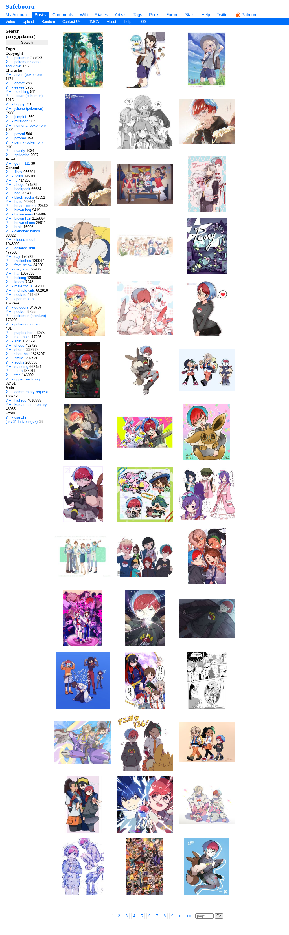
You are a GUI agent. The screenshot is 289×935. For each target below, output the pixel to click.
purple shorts (25, 333)
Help (206, 14)
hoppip (20, 104)
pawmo (20, 138)
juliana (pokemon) (28, 108)
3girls (19, 176)
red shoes (23, 337)
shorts (20, 349)
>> (189, 916)
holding (20, 278)
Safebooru (20, 6)
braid (18, 201)
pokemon (22, 58)
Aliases (101, 14)
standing (21, 366)
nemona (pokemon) (30, 125)
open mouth (24, 299)
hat (17, 273)
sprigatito (22, 155)
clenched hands (27, 231)
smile (19, 358)
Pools (154, 14)
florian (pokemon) (28, 96)
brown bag (23, 210)
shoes (19, 345)
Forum (172, 14)
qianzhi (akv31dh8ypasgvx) (22, 419)
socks (19, 362)
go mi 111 (22, 163)
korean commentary (30, 404)
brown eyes (24, 214)
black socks (24, 197)
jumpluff (21, 117)
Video (10, 21)
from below (23, 265)
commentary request (31, 392)
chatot (20, 83)
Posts (40, 14)
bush (18, 227)
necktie (20, 294)
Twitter (223, 14)
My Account (17, 14)
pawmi (20, 134)
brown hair (23, 218)
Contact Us (71, 21)
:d (16, 180)
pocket (20, 311)
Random (48, 21)
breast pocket (26, 206)
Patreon (248, 14)
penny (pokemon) (28, 142)
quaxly (20, 151)
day (17, 256)
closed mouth (25, 239)
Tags (137, 14)
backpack (22, 189)
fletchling (22, 91)
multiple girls (25, 290)
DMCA (93, 21)
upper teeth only (27, 379)
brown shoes (25, 223)
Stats (190, 14)
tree (18, 375)
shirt (18, 341)
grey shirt (22, 269)
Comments (62, 14)
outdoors (22, 307)
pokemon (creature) (30, 316)
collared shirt (24, 248)
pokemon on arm (28, 324)
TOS (142, 21)
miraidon (21, 121)
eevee (19, 87)
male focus (24, 286)
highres (20, 400)
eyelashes (23, 261)
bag (17, 193)
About (111, 21)
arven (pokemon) (28, 74)
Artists (121, 14)
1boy (18, 172)
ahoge (19, 184)
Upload (28, 21)
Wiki (84, 14)
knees (19, 282)
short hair (22, 354)
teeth (19, 371)
